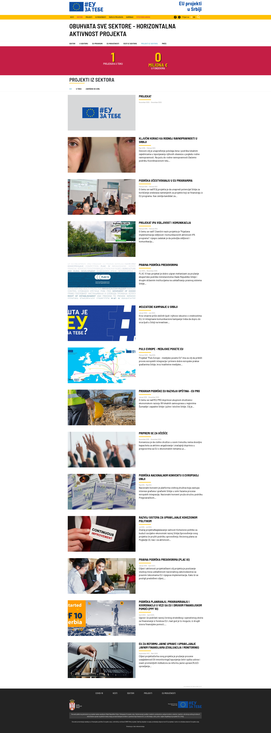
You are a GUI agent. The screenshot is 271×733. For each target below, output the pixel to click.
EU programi (97, 44)
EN (194, 17)
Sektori (130, 693)
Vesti (72, 17)
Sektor (72, 44)
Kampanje (129, 17)
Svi (70, 89)
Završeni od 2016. (93, 89)
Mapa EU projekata (116, 17)
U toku (79, 89)
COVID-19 (99, 693)
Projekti (89, 17)
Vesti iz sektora (130, 44)
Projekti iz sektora (149, 44)
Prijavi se (185, 17)
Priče (164, 44)
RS (191, 17)
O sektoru (84, 44)
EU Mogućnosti (100, 17)
